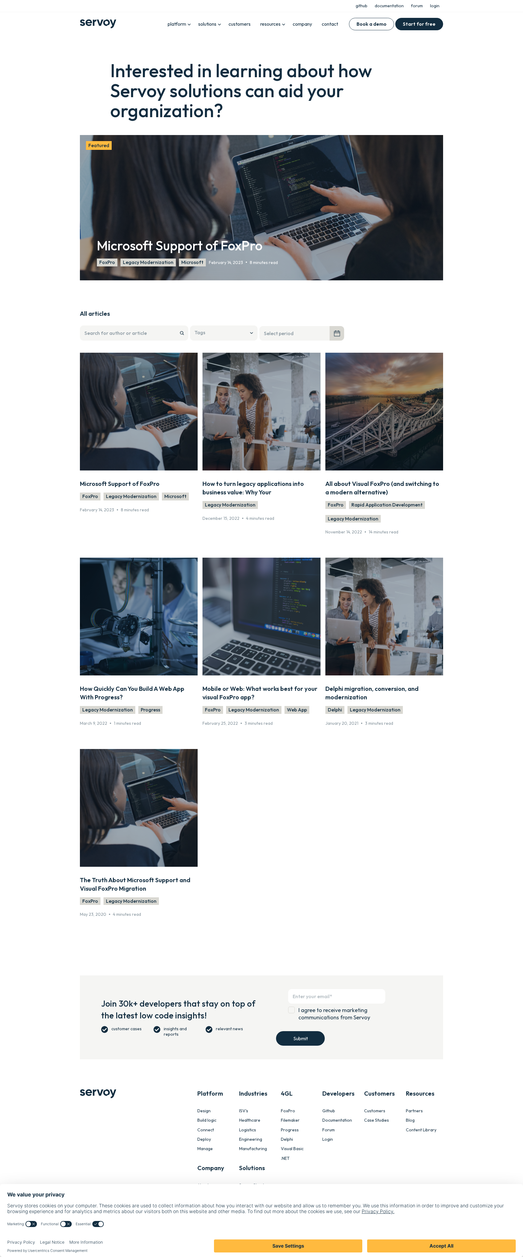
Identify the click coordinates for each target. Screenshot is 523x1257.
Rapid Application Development (387, 505)
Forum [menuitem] (328, 1130)
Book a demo (371, 24)
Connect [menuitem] (205, 1130)
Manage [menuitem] (205, 1148)
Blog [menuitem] (410, 1120)
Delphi (335, 710)
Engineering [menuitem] (250, 1139)
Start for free (419, 24)
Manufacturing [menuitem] (253, 1148)
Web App (297, 710)
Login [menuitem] (327, 1139)
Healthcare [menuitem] (249, 1120)
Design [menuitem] (204, 1111)
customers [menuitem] (240, 24)
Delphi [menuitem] (287, 1139)
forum (417, 5)
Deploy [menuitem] (204, 1139)
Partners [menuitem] (414, 1111)
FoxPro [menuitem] (288, 1111)
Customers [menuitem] (374, 1111)
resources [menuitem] (270, 24)
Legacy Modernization (148, 262)
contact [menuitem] (330, 24)
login (434, 5)
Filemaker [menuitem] (290, 1120)
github (361, 5)
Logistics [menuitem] (247, 1130)
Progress (150, 710)
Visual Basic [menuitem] (292, 1148)
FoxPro (107, 262)
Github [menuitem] (328, 1111)
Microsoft (192, 262)
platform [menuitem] (177, 24)
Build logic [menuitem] (206, 1120)
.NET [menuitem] (285, 1158)
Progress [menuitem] (290, 1130)
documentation (389, 5)
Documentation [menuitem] (337, 1120)
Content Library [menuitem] (421, 1130)
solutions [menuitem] (207, 24)
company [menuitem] (302, 24)
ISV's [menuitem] (243, 1111)
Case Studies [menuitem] (376, 1120)
